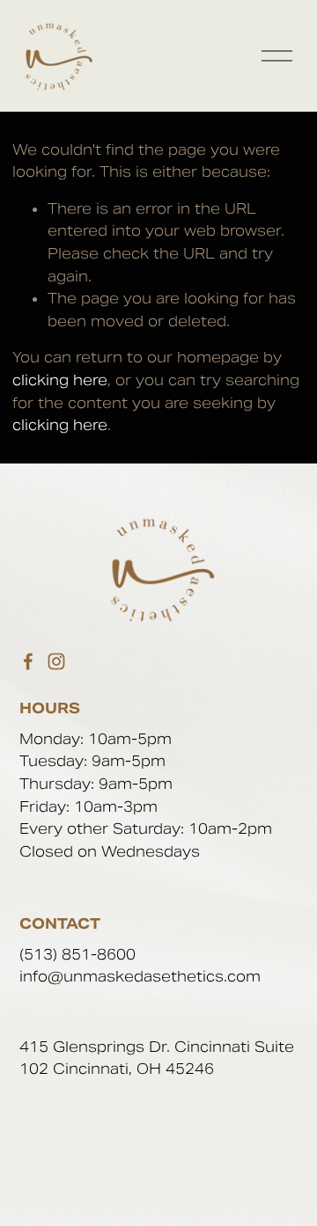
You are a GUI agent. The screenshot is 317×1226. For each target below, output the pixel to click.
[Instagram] (56, 661)
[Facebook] (28, 661)
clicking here (59, 380)
